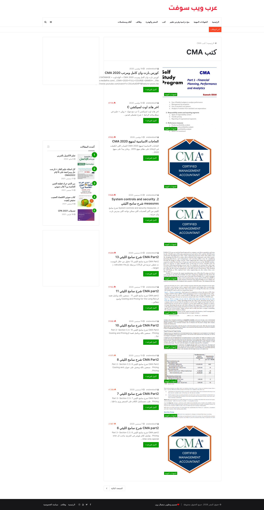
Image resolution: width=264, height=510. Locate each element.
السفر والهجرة (152, 22)
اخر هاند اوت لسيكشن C (143, 107)
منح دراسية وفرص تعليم (179, 22)
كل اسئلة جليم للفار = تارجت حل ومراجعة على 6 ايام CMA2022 (62, 172)
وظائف (138, 22)
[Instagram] (79, 504)
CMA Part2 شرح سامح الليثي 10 (137, 325)
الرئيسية (215, 22)
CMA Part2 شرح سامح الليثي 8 (138, 359)
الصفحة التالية (117, 488)
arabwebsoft (151, 68)
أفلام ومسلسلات (125, 22)
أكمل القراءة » (150, 89)
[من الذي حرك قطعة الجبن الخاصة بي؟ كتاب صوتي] (86, 188)
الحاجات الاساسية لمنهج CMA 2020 (135, 141)
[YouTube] (83, 504)
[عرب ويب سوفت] (193, 8)
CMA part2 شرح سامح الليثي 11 (137, 291)
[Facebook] (90, 504)
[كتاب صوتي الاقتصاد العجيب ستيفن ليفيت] (86, 201)
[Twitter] (86, 504)
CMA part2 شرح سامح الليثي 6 (138, 428)
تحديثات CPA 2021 (66, 210)
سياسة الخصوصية (50, 504)
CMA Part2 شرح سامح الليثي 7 (138, 394)
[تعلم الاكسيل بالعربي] (86, 160)
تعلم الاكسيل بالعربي (66, 155)
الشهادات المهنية (201, 22)
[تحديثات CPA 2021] (86, 215)
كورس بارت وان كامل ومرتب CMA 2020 (132, 73)
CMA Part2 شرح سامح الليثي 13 (137, 257)
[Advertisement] (70, 61)
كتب (164, 22)
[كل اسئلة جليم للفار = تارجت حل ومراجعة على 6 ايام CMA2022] (86, 173)
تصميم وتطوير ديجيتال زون (166, 505)
